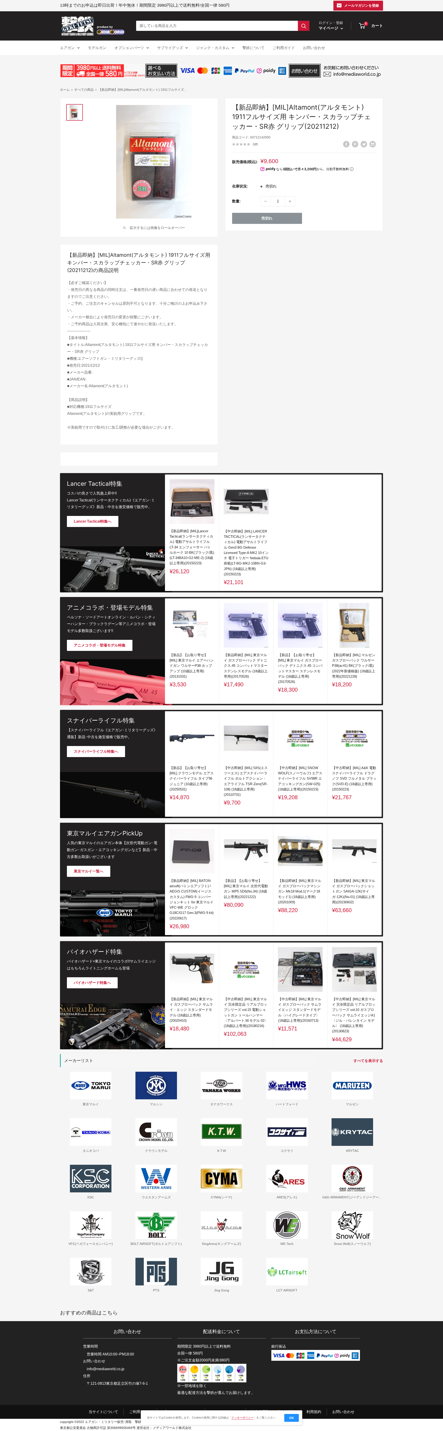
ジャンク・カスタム (212, 48)
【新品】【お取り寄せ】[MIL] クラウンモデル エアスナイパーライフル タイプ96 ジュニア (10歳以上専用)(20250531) (192, 778)
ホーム (65, 89)
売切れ (266, 218)
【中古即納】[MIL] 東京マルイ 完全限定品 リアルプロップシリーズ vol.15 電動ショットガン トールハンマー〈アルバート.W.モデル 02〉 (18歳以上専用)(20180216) (246, 1012)
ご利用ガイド (284, 48)
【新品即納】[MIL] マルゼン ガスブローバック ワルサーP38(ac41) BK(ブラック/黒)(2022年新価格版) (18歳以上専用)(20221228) (353, 665)
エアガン (67, 48)
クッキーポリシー (242, 1417)
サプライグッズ (170, 48)
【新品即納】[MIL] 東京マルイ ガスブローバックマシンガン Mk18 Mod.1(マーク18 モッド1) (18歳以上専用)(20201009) (299, 891)
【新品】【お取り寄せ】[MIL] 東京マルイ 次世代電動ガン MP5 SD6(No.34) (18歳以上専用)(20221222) (246, 889)
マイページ (329, 28)
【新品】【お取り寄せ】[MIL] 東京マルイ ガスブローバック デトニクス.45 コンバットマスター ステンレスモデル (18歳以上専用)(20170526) (300, 668)
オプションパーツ (129, 48)
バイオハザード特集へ (92, 983)
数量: (236, 201)
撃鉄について (253, 48)
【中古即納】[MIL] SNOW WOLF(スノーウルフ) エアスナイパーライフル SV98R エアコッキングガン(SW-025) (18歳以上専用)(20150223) (300, 778)
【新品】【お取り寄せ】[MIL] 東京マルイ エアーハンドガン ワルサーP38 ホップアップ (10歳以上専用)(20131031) (192, 665)
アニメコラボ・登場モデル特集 (100, 645)
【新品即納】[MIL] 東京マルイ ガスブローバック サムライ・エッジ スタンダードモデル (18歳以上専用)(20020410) (191, 1009)
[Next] (382, 651)
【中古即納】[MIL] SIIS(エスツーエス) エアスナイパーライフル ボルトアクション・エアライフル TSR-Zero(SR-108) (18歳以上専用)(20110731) (246, 781)
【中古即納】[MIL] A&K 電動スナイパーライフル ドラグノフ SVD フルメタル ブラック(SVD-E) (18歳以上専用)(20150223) (354, 778)
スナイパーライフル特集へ (96, 751)
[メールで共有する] (372, 143)
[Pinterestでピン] (355, 143)
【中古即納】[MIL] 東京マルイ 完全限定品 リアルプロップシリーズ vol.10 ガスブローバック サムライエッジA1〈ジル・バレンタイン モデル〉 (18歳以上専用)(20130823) (353, 1015)
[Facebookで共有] (346, 143)
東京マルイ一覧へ (88, 871)
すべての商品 (84, 89)
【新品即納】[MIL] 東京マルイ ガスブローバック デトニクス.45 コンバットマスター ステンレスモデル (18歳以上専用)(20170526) (246, 665)
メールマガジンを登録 (361, 5)
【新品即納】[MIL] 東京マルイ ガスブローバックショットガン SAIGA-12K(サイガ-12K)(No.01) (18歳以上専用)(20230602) (353, 891)
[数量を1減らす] (265, 201)
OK (291, 1418)
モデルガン (97, 48)
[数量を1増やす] (290, 201)
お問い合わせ (314, 48)
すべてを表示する (368, 1061)
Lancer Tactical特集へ (92, 521)
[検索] (303, 26)
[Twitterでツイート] (364, 143)
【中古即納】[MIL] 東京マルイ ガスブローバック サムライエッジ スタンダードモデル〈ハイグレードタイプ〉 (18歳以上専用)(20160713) (299, 1009)
